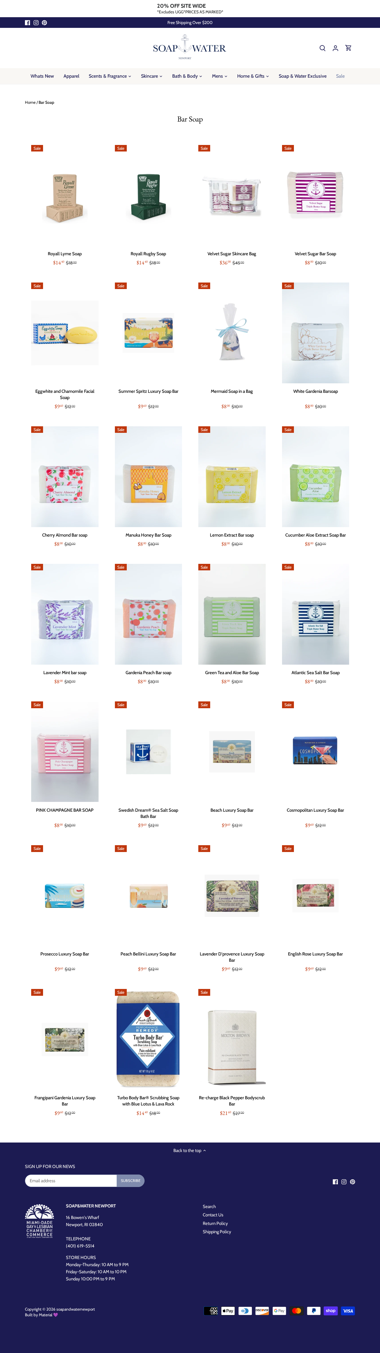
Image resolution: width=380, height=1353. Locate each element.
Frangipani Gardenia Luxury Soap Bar (64, 1101)
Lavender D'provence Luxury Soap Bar (232, 957)
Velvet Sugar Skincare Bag (232, 253)
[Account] (335, 48)
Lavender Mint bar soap (64, 672)
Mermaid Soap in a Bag (232, 391)
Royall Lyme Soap (65, 253)
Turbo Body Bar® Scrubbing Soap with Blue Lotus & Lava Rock (148, 1101)
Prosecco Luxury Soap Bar (64, 954)
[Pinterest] (44, 23)
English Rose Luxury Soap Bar (315, 954)
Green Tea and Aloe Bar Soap (232, 672)
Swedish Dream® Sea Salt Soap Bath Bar (148, 813)
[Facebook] (27, 23)
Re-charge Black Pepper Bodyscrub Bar (232, 1101)
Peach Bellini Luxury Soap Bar (148, 954)
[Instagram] (36, 23)
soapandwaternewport (75, 1309)
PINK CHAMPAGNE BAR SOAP (65, 810)
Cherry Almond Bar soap (64, 535)
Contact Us (213, 1215)
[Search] (322, 48)
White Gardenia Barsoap (315, 391)
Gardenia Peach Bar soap (148, 672)
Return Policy (215, 1223)
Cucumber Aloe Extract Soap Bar (315, 535)
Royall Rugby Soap (148, 253)
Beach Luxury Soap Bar (232, 810)
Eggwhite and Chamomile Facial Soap (64, 394)
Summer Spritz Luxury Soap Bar (148, 391)
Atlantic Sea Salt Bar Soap (316, 672)
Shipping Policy (217, 1231)
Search (209, 1206)
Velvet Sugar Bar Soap (315, 253)
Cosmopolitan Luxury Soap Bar (315, 810)
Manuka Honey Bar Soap (148, 535)
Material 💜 (48, 1314)
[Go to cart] (348, 48)
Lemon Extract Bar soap (232, 535)
